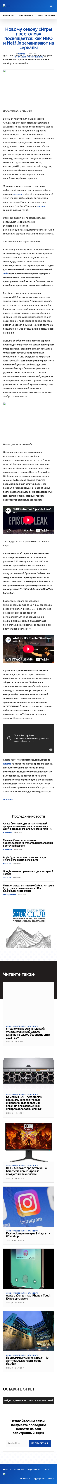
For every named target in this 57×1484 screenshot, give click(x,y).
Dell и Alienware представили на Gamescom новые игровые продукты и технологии (26, 1171)
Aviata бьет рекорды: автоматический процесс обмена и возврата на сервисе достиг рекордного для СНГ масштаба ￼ (27, 826)
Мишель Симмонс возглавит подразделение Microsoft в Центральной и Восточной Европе (28, 843)
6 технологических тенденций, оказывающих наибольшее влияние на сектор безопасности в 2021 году (28, 1033)
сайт (5, 273)
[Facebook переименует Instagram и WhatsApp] (28, 1207)
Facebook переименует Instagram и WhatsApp (28, 1235)
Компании (7, 832)
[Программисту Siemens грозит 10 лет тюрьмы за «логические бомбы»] (28, 1331)
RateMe (7, 763)
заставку (42, 206)
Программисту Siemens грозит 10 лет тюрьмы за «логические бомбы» (27, 1360)
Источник (8, 799)
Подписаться (39, 1443)
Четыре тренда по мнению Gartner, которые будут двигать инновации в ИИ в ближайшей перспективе (28, 888)
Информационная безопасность (28, 57)
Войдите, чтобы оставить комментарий (28, 1400)
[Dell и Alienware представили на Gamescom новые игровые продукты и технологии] (28, 1141)
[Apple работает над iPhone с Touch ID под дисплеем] (28, 1269)
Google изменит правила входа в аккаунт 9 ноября (28, 872)
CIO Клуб (21, 54)
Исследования (9, 894)
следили (17, 194)
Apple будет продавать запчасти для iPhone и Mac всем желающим (24, 858)
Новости (7, 863)
